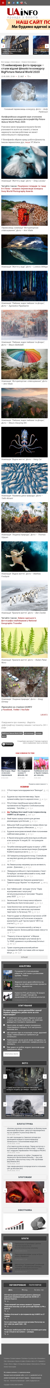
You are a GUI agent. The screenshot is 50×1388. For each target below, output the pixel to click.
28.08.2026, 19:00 (13, 1135)
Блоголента (35, 1364)
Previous (2, 46)
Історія (22, 1361)
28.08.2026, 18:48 (13, 1144)
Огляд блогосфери (24, 1364)
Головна (6, 1358)
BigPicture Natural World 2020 (12, 733)
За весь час (39, 1290)
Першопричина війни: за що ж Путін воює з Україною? (29, 1255)
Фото (25, 1063)
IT (36, 1361)
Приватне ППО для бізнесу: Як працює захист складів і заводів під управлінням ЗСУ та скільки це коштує (30, 995)
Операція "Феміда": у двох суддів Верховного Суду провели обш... (12, 51)
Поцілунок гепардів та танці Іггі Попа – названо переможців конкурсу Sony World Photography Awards (23, 189)
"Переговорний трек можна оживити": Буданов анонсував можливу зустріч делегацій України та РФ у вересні (25, 1307)
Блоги (25, 1238)
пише (27, 142)
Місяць (25, 1290)
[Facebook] (13, 3)
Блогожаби (25, 1177)
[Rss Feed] (8, 3)
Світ (5, 1361)
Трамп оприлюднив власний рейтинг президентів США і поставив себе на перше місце (25, 950)
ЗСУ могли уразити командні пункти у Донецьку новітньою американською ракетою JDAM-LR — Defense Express (22, 1297)
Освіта (28, 1361)
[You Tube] (21, 3)
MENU (3, 3)
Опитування (25, 1005)
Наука (17, 1361)
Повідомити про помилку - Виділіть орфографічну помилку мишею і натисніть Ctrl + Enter (24, 725)
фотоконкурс (29, 733)
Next (47, 46)
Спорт (6, 1364)
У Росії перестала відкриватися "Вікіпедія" (25, 790)
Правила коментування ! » (38, 784)
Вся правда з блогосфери (10, 62)
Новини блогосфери (29, 62)
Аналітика (25, 966)
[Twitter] (17, 3)
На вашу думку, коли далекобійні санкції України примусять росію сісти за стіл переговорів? (22, 1012)
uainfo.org (28, 1375)
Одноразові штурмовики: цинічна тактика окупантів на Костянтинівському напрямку (28, 1246)
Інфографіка (25, 1210)
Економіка (41, 1358)
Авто (33, 1361)
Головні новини (15, 1358)
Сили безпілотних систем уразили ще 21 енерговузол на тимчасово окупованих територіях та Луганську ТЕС (24, 909)
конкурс (39, 733)
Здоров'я (41, 1361)
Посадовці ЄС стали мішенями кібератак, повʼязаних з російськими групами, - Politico (29, 973)
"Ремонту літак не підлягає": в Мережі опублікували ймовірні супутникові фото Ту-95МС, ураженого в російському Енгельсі (25, 938)
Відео (15, 1364)
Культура (11, 1361)
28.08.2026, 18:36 (13, 1153)
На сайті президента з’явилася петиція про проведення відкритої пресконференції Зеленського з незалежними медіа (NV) (24, 1139)
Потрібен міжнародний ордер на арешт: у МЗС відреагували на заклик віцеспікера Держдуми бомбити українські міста (27, 849)
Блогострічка (25, 1124)
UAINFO (44, 715)
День (10, 1290)
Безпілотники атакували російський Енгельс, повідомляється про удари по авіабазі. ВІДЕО (24, 1116)
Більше (24, 957)
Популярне (35, 1285)
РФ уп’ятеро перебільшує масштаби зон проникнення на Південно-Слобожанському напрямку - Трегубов (25, 805)
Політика (24, 1358)
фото (4, 736)
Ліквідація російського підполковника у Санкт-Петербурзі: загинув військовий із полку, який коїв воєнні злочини (27, 873)
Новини (24, 787)
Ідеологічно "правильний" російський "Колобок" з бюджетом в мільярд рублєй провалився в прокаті (29, 1266)
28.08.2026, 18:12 (13, 1170)
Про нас (6, 1380)
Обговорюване (17, 1285)
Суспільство (32, 1358)
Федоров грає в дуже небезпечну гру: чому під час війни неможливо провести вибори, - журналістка (30, 984)
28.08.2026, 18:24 (13, 1164)
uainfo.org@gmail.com (32, 1380)
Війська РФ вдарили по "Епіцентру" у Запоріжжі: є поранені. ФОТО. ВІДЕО (25, 1088)
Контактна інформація (17, 1380)
